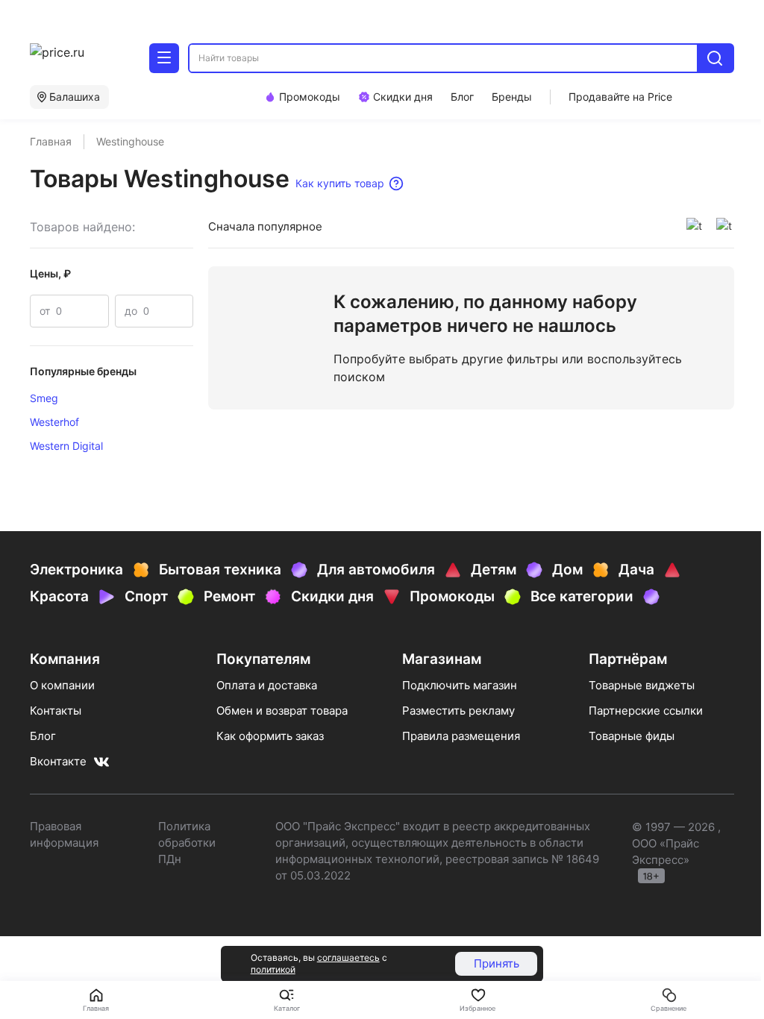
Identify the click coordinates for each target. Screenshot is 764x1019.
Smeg (44, 398)
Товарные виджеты (642, 685)
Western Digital (66, 445)
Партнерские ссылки (646, 710)
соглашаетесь (348, 957)
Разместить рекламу (458, 710)
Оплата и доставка (266, 685)
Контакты (55, 710)
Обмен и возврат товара (282, 710)
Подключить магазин (459, 685)
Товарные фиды (631, 736)
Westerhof (54, 422)
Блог (43, 736)
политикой (273, 969)
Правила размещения (461, 736)
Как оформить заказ (270, 736)
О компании (62, 685)
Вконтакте (58, 761)
